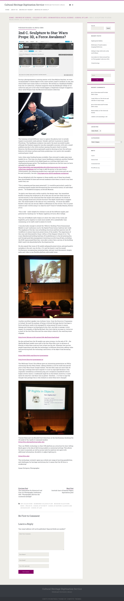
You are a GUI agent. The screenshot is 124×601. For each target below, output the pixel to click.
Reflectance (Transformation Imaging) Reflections (99, 46)
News (22, 506)
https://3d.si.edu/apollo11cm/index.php (31, 442)
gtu (92, 92)
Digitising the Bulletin (96, 41)
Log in (92, 155)
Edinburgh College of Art (43, 503)
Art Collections (26, 503)
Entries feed (94, 159)
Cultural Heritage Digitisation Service (24, 4)
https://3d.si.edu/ (24, 456)
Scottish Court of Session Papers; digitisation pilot (62, 491)
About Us (14, 9)
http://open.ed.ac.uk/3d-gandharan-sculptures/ (53, 173)
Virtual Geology (95, 63)
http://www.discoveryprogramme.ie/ (30, 359)
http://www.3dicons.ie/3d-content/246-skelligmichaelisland (38, 337)
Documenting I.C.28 (102, 116)
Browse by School (41, 9)
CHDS (41, 28)
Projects (29, 506)
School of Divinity (40, 506)
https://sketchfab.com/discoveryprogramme (33, 355)
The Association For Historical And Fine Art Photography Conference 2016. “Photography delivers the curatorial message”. (30, 493)
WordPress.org (95, 167)
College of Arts (40, 17)
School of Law (81, 17)
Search (93, 25)
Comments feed (95, 163)
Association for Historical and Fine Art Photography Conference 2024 (100, 58)
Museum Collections (62, 503)
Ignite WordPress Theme (53, 599)
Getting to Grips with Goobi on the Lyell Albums (100, 52)
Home (7, 9)
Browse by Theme (25, 9)
